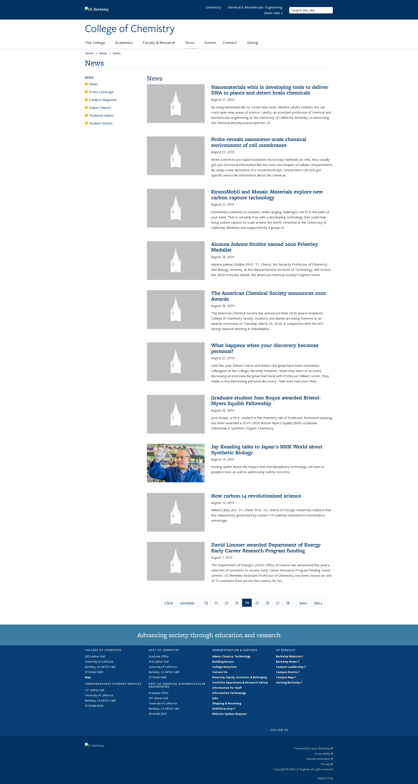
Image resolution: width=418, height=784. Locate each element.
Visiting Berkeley (289, 682)
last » (319, 602)
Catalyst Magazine (103, 99)
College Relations (224, 667)
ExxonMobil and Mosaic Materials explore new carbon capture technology (267, 194)
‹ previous (188, 602)
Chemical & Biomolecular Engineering (255, 7)
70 (207, 603)
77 (279, 603)
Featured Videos (101, 115)
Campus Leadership (291, 667)
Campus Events (288, 672)
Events (210, 42)
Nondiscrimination (320, 759)
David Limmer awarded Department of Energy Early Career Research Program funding (266, 547)
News (190, 42)
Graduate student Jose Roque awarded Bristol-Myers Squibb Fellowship (266, 400)
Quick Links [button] (272, 13)
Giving (252, 42)
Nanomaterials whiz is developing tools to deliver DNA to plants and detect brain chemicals (269, 90)
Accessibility (324, 754)
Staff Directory (223, 708)
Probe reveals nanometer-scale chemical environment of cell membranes (258, 142)
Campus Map (286, 677)
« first (170, 602)
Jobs (215, 698)
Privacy (327, 764)
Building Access (223, 661)
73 (238, 603)
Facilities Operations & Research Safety (240, 682)
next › (305, 602)
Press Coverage (101, 92)
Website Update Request (229, 714)
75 (258, 603)
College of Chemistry (130, 28)
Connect (230, 42)
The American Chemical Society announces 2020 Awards (268, 296)
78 (289, 603)
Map (88, 677)
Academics (124, 42)
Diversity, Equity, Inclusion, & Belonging (239, 677)
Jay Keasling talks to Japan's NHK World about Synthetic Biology (266, 449)
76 (268, 603)
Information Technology (229, 693)
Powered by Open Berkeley (313, 748)
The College (95, 42)
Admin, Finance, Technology (231, 656)
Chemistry (213, 7)
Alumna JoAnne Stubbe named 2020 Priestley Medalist (264, 247)
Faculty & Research (159, 42)
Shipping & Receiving (226, 703)
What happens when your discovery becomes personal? (265, 348)
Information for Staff (226, 688)
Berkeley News (287, 661)
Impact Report (100, 107)
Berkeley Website (289, 656)
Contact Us (220, 672)
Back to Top (325, 778)
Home (89, 53)
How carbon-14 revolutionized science (256, 495)
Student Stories (101, 123)
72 (227, 603)
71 (217, 603)
